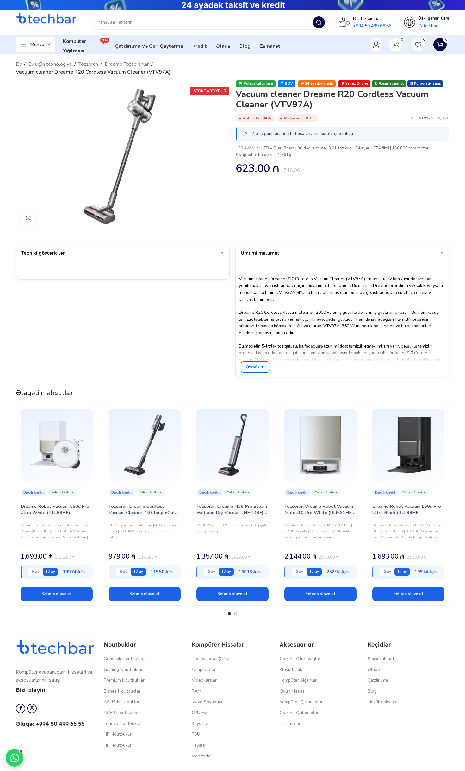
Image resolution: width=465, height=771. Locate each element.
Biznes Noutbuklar (122, 691)
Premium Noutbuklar (124, 680)
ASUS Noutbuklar (122, 702)
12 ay (50, 571)
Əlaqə (374, 669)
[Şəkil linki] (56, 647)
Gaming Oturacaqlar (300, 659)
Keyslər (199, 745)
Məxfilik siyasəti (383, 702)
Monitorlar (202, 756)
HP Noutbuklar (118, 734)
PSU (196, 734)
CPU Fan (200, 713)
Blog (372, 691)
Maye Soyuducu (208, 702)
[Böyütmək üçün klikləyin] (28, 218)
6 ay (35, 571)
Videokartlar (204, 680)
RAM (196, 691)
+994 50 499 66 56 (372, 26)
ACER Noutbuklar (121, 713)
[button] (57, 594)
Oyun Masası (293, 691)
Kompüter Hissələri (219, 644)
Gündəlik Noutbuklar (124, 659)
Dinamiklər (290, 723)
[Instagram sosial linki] (32, 708)
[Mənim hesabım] (376, 44)
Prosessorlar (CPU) (211, 659)
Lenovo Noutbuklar (123, 723)
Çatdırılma (378, 680)
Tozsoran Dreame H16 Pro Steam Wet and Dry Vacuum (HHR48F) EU (231, 512)
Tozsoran (88, 64)
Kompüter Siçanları (299, 680)
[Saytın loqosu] (47, 18)
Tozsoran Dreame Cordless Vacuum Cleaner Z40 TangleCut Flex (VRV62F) (141, 512)
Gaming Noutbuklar (123, 669)
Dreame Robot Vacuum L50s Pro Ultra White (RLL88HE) (55, 509)
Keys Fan (201, 723)
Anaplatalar (204, 669)
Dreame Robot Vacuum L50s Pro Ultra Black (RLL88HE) (406, 509)
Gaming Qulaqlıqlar (299, 713)
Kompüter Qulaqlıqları (302, 702)
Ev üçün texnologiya (50, 64)
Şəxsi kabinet (381, 659)
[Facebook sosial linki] (20, 708)
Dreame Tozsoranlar (127, 64)
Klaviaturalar (292, 669)
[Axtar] (319, 22)
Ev (19, 64)
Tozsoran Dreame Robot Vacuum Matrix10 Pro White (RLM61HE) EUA (318, 512)
